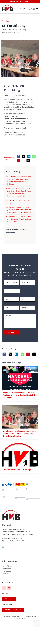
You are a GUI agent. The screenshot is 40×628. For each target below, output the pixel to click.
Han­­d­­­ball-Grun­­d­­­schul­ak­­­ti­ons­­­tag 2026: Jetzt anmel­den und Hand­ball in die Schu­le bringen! (20, 394)
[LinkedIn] (29, 156)
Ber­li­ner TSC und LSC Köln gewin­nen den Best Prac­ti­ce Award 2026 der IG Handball (19, 209)
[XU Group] (20, 498)
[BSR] (20, 489)
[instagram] (24, 9)
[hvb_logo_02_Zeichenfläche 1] (7, 6)
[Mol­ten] (8, 484)
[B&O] (8, 497)
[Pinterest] (18, 160)
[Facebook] (18, 156)
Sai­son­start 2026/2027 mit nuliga (17, 470)
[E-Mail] (28, 160)
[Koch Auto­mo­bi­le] (8, 490)
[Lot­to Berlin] (20, 483)
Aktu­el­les (5, 21)
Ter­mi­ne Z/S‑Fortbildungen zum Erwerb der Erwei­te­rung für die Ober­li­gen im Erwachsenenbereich (19, 433)
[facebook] (20, 9)
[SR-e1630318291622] (20, 405)
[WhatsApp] (34, 156)
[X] (23, 156)
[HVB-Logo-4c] (20, 444)
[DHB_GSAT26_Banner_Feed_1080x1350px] (20, 367)
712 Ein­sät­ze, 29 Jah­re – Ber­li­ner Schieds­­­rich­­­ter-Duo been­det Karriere (19, 219)
